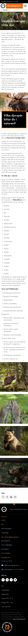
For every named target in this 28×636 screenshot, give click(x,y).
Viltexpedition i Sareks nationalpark (12, 334)
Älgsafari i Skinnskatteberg (10, 303)
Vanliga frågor (5, 532)
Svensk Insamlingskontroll (19, 619)
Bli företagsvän (5, 549)
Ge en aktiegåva (5, 553)
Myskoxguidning (8, 241)
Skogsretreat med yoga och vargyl (12, 307)
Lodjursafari (7, 237)
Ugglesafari (7, 262)
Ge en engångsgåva (6, 545)
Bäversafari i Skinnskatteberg (11, 296)
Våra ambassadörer (6, 528)
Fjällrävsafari (7, 216)
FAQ (2, 586)
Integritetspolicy (5, 590)
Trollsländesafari (8, 255)
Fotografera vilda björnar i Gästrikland (13, 310)
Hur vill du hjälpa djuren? (10, 537)
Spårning (6, 248)
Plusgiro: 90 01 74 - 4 (7, 598)
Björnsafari (6, 205)
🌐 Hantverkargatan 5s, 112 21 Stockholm (12, 569)
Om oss (3, 516)
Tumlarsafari (7, 259)
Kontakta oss (5, 557)
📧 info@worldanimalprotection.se (10, 565)
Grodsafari (6, 230)
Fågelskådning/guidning (10, 227)
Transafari (6, 252)
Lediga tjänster (5, 594)
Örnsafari (6, 273)
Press (2, 524)
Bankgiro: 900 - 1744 (7, 602)
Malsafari (6, 245)
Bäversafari (7, 209)
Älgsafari (6, 270)
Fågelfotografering (8, 300)
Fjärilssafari (6, 220)
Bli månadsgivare (5, 540)
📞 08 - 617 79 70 (6, 561)
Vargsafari (6, 266)
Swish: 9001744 (5, 606)
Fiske (5, 212)
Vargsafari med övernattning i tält (12, 292)
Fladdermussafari (8, 223)
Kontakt (3, 520)
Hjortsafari (6, 234)
